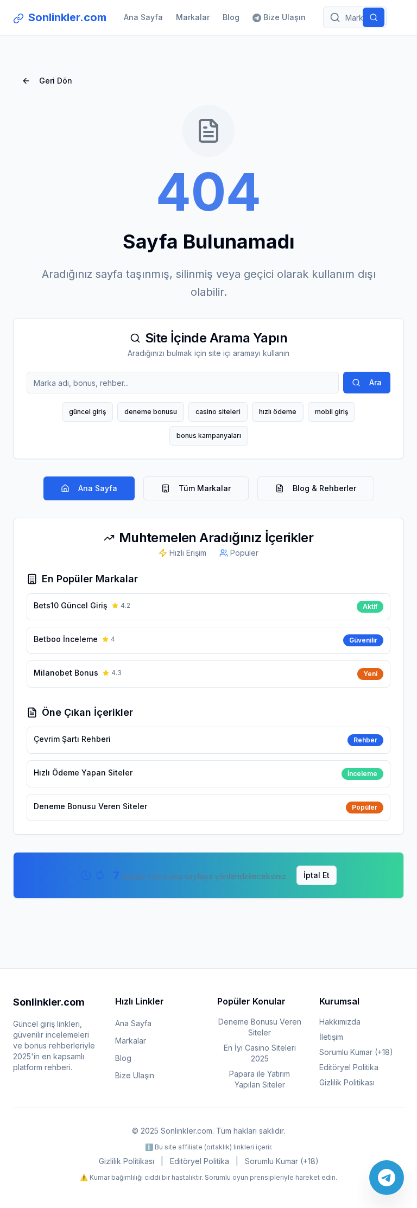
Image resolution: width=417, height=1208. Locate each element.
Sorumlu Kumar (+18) (356, 1052)
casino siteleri (218, 412)
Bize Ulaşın (284, 17)
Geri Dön (55, 80)
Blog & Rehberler (324, 488)
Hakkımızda (340, 1021)
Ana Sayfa (143, 17)
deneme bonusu (150, 412)
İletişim (331, 1036)
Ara (375, 382)
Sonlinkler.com (67, 17)
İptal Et (317, 875)
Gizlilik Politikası (347, 1082)
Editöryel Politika (348, 1067)
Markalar (193, 17)
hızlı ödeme (277, 412)
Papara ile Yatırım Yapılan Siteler (259, 1079)
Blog (231, 17)
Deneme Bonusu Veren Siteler (259, 1027)
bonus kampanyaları (208, 435)
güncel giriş (87, 412)
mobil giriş (331, 412)
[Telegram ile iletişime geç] (386, 1177)
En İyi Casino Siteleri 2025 (260, 1053)
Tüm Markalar (205, 488)
